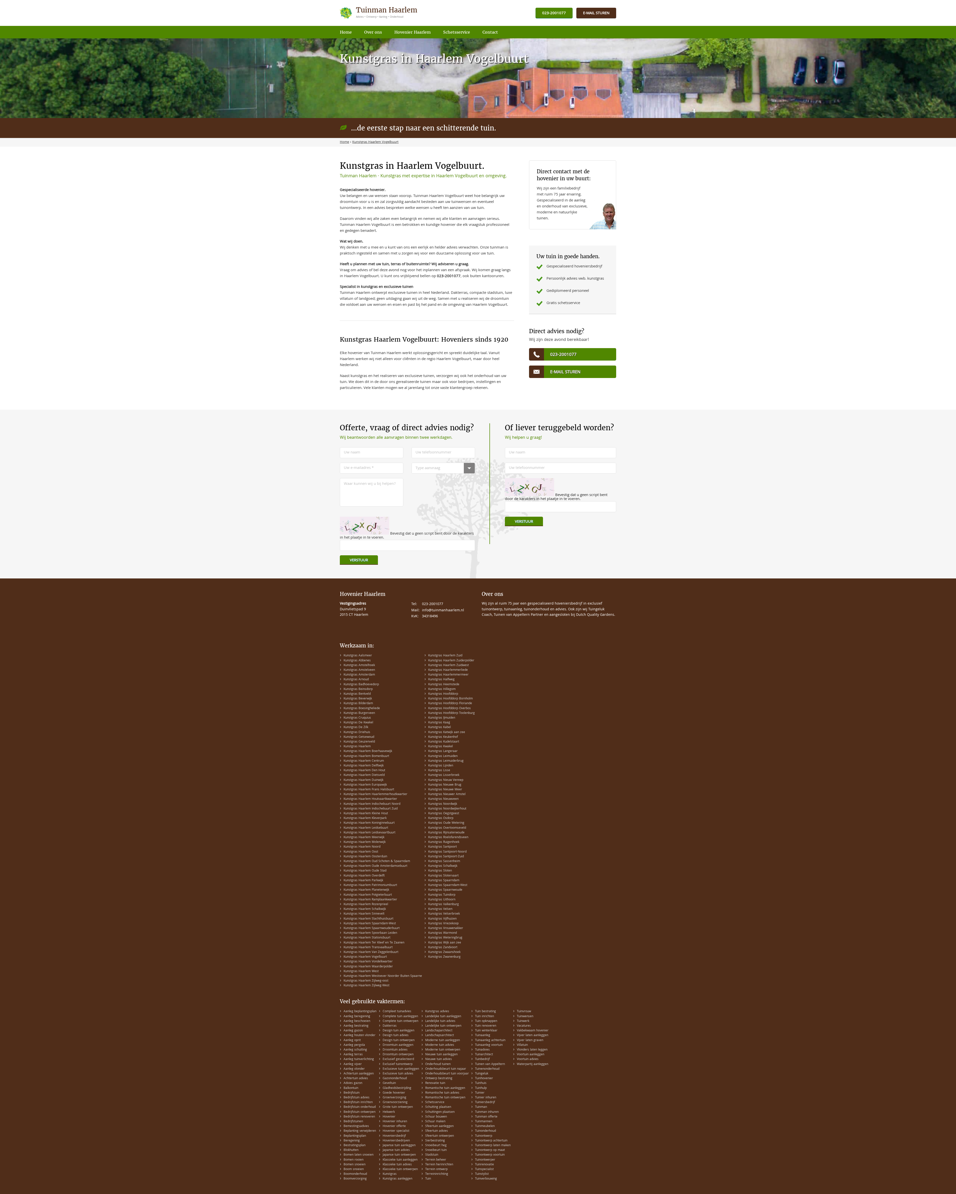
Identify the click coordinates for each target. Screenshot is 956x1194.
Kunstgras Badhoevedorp (361, 684)
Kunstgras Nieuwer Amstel (447, 794)
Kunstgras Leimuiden (443, 756)
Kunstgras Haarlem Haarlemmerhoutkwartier (375, 794)
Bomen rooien (353, 1160)
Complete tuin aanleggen (400, 1016)
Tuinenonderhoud (487, 1069)
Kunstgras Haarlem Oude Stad (365, 871)
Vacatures (524, 1026)
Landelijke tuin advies (440, 1021)
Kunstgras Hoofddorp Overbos (449, 708)
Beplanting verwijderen (360, 1131)
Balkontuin (351, 1088)
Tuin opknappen (486, 1021)
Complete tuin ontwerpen (400, 1021)
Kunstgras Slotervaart (443, 876)
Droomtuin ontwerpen (398, 1054)
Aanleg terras (353, 1054)
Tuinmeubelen (485, 1126)
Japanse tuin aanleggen (399, 1145)
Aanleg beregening (357, 1016)
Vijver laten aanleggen (532, 1035)
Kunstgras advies (437, 1011)
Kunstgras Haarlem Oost (361, 852)
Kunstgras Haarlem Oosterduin (365, 856)
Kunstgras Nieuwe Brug (444, 785)
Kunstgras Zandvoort (442, 947)
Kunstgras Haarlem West (361, 971)
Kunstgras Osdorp (440, 818)
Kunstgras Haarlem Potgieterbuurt (368, 895)
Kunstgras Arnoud (356, 679)
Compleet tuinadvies (397, 1011)
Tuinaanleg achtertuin (490, 1040)
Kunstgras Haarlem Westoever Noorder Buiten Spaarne (383, 976)
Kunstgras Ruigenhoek (443, 842)
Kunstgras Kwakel (440, 746)
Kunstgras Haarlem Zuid (445, 655)
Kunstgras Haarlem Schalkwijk (365, 909)
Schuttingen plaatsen (440, 1112)
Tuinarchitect (484, 1054)
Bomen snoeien (354, 1164)
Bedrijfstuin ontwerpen (359, 1112)
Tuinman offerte (486, 1117)
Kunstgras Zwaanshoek (444, 952)
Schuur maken (435, 1121)
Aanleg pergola (354, 1045)
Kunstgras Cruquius (357, 718)
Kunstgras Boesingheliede (362, 708)
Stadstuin (431, 1155)
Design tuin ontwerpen (399, 1040)
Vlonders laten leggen (532, 1050)
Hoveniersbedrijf (394, 1136)
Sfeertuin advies (436, 1131)
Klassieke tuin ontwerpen (400, 1169)
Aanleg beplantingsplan (360, 1011)
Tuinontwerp (483, 1136)
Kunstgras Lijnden (440, 765)
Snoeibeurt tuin (436, 1150)
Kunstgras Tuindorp (441, 895)
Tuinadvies (482, 1050)
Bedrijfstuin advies (356, 1097)
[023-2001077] (554, 13)
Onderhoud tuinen (438, 1064)
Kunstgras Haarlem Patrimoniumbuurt (370, 885)
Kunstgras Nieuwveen (443, 799)
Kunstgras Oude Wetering (446, 823)
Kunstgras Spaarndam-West (447, 885)
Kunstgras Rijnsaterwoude (446, 832)
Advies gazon (353, 1083)
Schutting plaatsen (438, 1107)
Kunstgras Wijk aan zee (444, 942)
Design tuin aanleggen (398, 1030)
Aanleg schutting (355, 1050)
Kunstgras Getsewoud (359, 737)
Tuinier (479, 1093)
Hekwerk (389, 1112)
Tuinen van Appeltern (490, 1064)
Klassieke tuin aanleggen (400, 1160)
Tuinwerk (523, 1021)
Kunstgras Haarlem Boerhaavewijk (368, 751)
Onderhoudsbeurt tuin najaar (445, 1069)
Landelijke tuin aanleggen (443, 1016)
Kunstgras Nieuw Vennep (445, 780)
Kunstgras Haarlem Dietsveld (364, 775)
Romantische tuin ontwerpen (445, 1097)
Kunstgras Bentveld (357, 694)
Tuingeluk (481, 1073)
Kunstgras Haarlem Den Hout (364, 770)
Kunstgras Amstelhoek (359, 665)
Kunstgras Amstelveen (359, 670)
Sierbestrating (435, 1140)
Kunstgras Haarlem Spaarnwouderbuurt (372, 928)
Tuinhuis (480, 1083)
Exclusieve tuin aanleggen (401, 1069)
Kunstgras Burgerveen (359, 713)
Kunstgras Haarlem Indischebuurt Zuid (371, 809)
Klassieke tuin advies (397, 1164)
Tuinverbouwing (486, 1179)
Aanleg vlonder (354, 1069)
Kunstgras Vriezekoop (443, 923)
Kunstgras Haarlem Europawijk (365, 785)
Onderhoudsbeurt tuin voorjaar (447, 1073)
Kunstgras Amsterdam (359, 675)
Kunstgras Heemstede (443, 684)
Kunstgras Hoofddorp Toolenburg (451, 713)
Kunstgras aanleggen (397, 1179)
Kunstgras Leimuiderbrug (446, 761)
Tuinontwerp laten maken (493, 1145)
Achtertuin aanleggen (359, 1073)
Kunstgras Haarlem (357, 746)
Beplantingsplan (355, 1136)
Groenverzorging (394, 1097)
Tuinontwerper (485, 1160)
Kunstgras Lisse (439, 770)
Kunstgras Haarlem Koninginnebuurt (369, 823)
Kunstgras (390, 1174)
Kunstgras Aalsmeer (358, 655)
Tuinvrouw (524, 1011)
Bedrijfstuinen (353, 1121)
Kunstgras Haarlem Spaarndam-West (370, 923)
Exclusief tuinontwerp (398, 1064)
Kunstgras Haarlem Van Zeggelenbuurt (371, 952)
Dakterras (390, 1026)
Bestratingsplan (354, 1145)
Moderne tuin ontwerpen (442, 1050)
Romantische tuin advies (442, 1093)
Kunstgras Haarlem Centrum (364, 761)
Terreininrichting (436, 1174)
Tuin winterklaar (486, 1030)
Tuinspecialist (484, 1169)
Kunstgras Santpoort (442, 847)
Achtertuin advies (356, 1078)
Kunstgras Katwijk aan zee (446, 732)
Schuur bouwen (436, 1117)
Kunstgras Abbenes (357, 660)
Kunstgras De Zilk (356, 727)
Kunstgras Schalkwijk (442, 866)
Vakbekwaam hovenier (532, 1030)
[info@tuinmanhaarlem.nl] (596, 13)
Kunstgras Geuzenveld (359, 742)
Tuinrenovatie (484, 1164)
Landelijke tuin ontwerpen (443, 1026)
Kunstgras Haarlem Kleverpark (365, 818)
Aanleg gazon (353, 1030)
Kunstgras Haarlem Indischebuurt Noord (372, 804)
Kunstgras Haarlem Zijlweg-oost (366, 981)
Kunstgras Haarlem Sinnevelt (364, 914)
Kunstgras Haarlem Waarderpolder (368, 966)
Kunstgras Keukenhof (443, 737)
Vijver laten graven (530, 1040)
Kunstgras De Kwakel (358, 722)
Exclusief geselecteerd (398, 1059)
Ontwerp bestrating (438, 1078)
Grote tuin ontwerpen (398, 1107)
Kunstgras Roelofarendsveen (448, 837)
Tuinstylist (482, 1174)
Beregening (352, 1140)
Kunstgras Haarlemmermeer (448, 675)
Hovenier (389, 1117)
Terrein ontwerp (436, 1169)
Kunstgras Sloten (440, 871)
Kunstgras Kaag (439, 722)
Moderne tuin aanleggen (442, 1040)
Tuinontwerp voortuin (490, 1155)
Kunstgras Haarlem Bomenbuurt (366, 756)
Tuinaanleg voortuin (489, 1045)
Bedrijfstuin (351, 1093)
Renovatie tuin (435, 1083)
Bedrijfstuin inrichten (358, 1102)
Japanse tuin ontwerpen (399, 1155)
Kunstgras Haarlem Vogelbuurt (365, 957)
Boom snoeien (354, 1169)
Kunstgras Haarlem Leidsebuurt (366, 828)
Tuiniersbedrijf (485, 1102)
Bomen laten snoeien (358, 1155)
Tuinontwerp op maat (490, 1150)
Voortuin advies (527, 1059)
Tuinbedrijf (482, 1059)
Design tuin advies (396, 1035)
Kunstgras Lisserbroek (443, 775)
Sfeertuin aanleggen (439, 1126)
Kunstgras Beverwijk (358, 698)
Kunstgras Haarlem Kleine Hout (366, 813)
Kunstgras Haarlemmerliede (448, 670)
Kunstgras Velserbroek (444, 914)
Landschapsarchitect (439, 1035)
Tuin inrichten (484, 1016)
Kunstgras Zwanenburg (444, 957)
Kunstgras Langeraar (443, 751)
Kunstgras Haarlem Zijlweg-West (366, 985)
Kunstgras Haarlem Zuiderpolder (451, 660)
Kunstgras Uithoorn (441, 899)
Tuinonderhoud (485, 1131)
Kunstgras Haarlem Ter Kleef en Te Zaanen (374, 942)
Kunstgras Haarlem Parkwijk (363, 880)
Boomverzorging (355, 1179)
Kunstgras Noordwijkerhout (447, 809)
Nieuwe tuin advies (438, 1059)
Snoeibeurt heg (436, 1145)
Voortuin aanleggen (530, 1054)
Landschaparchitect (438, 1030)
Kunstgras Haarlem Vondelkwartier (368, 961)
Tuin (428, 1179)
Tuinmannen (483, 1121)
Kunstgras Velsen (440, 909)
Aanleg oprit (352, 1040)
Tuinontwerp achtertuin (491, 1140)
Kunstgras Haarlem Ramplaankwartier (370, 899)
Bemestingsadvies (356, 1126)
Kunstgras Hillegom (442, 689)
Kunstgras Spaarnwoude (445, 890)
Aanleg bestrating (356, 1026)
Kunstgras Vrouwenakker (445, 928)
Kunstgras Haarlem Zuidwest (448, 665)
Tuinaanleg (482, 1035)
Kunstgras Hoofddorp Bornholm (450, 698)
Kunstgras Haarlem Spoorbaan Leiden (370, 933)
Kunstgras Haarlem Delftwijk (364, 765)
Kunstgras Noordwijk (442, 804)
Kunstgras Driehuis (357, 732)
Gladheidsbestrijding (397, 1088)
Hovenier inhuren (395, 1121)
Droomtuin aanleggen (398, 1045)
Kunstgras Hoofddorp (443, 694)
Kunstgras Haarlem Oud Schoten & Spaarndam (377, 861)
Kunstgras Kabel (439, 727)
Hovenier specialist (396, 1131)
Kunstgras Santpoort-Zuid (446, 856)
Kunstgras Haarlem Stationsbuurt (367, 938)
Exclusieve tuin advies (398, 1073)
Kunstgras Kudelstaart (443, 742)
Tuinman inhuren (487, 1112)
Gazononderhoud (395, 1078)
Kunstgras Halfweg (441, 679)
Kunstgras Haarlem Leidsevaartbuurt (369, 832)
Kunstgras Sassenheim (444, 861)
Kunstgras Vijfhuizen (442, 919)
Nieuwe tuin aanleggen (441, 1054)
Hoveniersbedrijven (396, 1140)
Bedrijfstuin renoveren (359, 1117)
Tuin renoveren (485, 1026)
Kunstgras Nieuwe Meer (445, 789)
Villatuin (522, 1045)
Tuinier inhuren (485, 1097)
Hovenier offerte (394, 1126)
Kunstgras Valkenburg (443, 904)
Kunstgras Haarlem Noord (362, 847)
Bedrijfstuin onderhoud (360, 1107)
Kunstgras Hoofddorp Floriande (450, 703)
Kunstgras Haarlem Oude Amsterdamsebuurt (375, 866)
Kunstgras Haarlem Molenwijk (365, 842)
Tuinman (481, 1107)
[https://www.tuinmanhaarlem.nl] (379, 13)
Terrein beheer (435, 1160)
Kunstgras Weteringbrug (445, 938)
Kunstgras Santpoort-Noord (447, 852)
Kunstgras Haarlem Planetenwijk (366, 890)
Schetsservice (434, 1102)
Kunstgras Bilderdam (358, 703)
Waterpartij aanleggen (532, 1064)
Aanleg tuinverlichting (359, 1059)
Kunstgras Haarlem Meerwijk (364, 837)
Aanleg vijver (353, 1064)
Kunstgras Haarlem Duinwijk (363, 780)
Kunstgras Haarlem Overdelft (364, 876)
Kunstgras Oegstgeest (443, 813)
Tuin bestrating (485, 1011)
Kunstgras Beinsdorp (358, 689)
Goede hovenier (394, 1093)
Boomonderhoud (355, 1174)
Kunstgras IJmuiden (441, 718)
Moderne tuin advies (439, 1045)
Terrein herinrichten (439, 1164)
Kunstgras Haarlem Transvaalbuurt (368, 947)
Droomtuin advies (395, 1050)
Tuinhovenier (484, 1078)
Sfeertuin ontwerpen (439, 1136)
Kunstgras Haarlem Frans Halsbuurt (369, 789)
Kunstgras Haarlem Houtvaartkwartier (370, 799)
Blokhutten (351, 1150)
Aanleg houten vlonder (359, 1035)
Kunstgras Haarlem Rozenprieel (366, 904)
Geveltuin (389, 1083)
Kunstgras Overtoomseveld (447, 828)
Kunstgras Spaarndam (443, 880)
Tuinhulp (481, 1088)
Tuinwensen (525, 1016)
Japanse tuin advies (396, 1150)
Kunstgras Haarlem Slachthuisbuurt (368, 919)
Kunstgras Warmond (442, 933)
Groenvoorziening (395, 1102)
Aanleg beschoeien (357, 1021)
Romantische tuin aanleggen (445, 1088)
